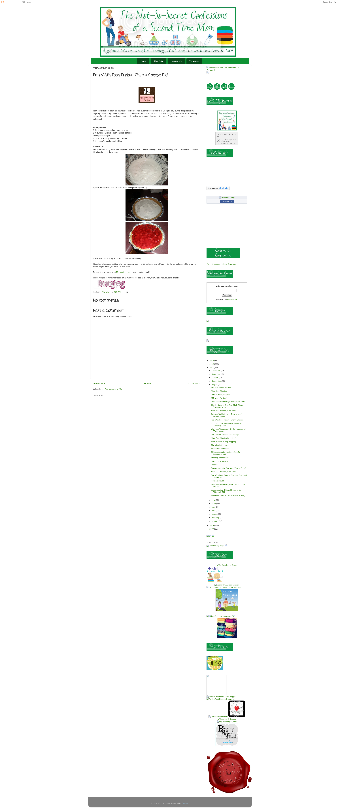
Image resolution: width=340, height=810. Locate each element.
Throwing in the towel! (220, 445)
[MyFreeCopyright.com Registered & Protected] (227, 70)
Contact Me (176, 61)
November (216, 374)
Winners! (194, 61)
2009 (211, 529)
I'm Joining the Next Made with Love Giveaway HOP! (226, 424)
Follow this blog (227, 201)
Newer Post (99, 383)
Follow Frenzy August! (220, 395)
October (215, 377)
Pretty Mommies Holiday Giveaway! (221, 264)
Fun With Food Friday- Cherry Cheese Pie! (229, 420)
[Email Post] (127, 292)
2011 (211, 368)
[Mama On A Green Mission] (226, 585)
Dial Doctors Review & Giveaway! (225, 435)
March (214, 514)
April (214, 511)
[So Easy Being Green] (227, 565)
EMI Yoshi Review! (219, 398)
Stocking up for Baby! (220, 458)
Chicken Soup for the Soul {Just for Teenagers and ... (225, 453)
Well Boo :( (215, 465)
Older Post (194, 383)
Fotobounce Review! (219, 461)
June (214, 504)
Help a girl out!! (217, 481)
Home (143, 61)
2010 (211, 525)
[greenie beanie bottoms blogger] (221, 697)
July (213, 500)
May (214, 507)
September (216, 381)
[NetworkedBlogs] (227, 197)
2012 (211, 364)
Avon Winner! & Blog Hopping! (223, 442)
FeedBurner (232, 299)
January (215, 521)
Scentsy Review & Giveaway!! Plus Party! (228, 496)
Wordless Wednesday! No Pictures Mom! (228, 402)
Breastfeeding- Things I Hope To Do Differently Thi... (226, 491)
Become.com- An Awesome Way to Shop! (228, 468)
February (216, 518)
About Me (158, 61)
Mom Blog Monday (219, 391)
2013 (211, 360)
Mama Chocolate (123, 272)
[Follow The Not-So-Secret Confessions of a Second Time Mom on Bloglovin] (218, 190)
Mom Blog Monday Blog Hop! (223, 411)
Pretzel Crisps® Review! (221, 388)
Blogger (185, 803)
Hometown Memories (220, 449)
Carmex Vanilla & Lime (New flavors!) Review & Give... (226, 415)
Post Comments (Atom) (114, 389)
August (215, 385)
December (216, 371)
